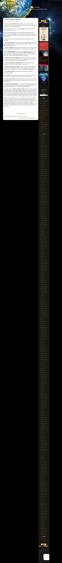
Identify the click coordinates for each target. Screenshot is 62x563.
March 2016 (43, 370)
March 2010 (43, 505)
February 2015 (43, 394)
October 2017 (43, 334)
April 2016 (43, 368)
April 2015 (43, 391)
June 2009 (43, 522)
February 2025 (43, 169)
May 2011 (43, 479)
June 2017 (43, 342)
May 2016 (43, 366)
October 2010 (43, 492)
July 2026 (42, 137)
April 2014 (43, 413)
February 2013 (43, 440)
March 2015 (43, 393)
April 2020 (43, 278)
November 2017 (44, 332)
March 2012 (43, 460)
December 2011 (44, 466)
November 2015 (44, 378)
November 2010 (44, 490)
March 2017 (43, 348)
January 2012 (43, 464)
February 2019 (43, 304)
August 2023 (43, 203)
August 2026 (43, 135)
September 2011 (44, 471)
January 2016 (43, 374)
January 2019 (43, 306)
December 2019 (44, 286)
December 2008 (44, 533)
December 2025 (44, 150)
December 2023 (44, 195)
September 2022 (44, 224)
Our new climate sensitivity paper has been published (44, 101)
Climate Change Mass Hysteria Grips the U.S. (27, 117)
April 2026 (43, 143)
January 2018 (43, 329)
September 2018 (44, 314)
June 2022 (43, 229)
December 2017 (44, 331)
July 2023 (42, 205)
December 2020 (44, 263)
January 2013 (43, 441)
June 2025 (43, 162)
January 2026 (43, 148)
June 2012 (43, 455)
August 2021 (43, 248)
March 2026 (43, 145)
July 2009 (42, 520)
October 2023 (43, 199)
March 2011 (43, 483)
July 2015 (42, 385)
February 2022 (43, 237)
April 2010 (43, 503)
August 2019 (43, 293)
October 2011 (43, 470)
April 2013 (43, 436)
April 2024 (43, 188)
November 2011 (44, 468)
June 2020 (43, 274)
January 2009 (43, 532)
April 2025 (43, 165)
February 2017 (43, 349)
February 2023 (43, 214)
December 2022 (44, 218)
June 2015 (43, 387)
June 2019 (43, 297)
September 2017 (44, 336)
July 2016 (42, 363)
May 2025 (43, 164)
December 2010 (44, 488)
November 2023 (44, 197)
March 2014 (43, 415)
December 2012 (44, 443)
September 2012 (44, 449)
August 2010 (43, 496)
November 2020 (44, 265)
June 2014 (43, 409)
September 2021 (44, 246)
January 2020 (43, 284)
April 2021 (43, 256)
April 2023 (43, 210)
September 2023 (44, 201)
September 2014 (44, 404)
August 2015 (43, 383)
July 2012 (42, 453)
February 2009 (43, 530)
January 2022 (43, 239)
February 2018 (43, 327)
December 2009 (44, 511)
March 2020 (43, 280)
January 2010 (43, 509)
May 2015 (43, 389)
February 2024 (43, 192)
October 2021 (43, 244)
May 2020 (43, 276)
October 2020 (43, 267)
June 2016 (43, 364)
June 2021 (43, 252)
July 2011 (42, 475)
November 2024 (44, 175)
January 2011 (43, 486)
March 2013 (43, 438)
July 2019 (42, 295)
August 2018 (43, 316)
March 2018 (43, 325)
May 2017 (43, 344)
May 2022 (43, 231)
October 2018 (43, 312)
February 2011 (43, 485)
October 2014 (43, 402)
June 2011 (43, 477)
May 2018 (43, 321)
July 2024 (42, 182)
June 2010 (43, 500)
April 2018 (43, 323)
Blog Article (43, 538)
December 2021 (44, 240)
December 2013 (44, 421)
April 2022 (43, 233)
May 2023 (43, 209)
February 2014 (43, 417)
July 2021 (42, 250)
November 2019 (44, 287)
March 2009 (43, 528)
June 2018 (43, 319)
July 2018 (42, 317)
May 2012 (43, 456)
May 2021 (43, 254)
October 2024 (43, 177)
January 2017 (43, 351)
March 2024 (43, 190)
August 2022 (43, 225)
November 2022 (44, 220)
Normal (43, 91)
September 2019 (44, 291)
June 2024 (43, 184)
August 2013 (43, 428)
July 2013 (42, 430)
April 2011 (43, 481)
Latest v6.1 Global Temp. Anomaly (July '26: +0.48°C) (36, 9)
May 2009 (43, 524)
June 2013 (43, 432)
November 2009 (44, 513)
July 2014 (42, 408)
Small (40, 91)
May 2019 (43, 299)
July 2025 (42, 160)
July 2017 (42, 340)
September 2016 (44, 359)
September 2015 (44, 381)
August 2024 (43, 180)
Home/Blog (37, 7)
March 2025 (43, 167)
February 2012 (43, 462)
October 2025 (43, 154)
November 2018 (44, 310)
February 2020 (43, 282)
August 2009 (43, 518)
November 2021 (44, 242)
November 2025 (44, 152)
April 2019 (43, 301)
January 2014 (43, 419)
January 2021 (43, 261)
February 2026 (43, 147)
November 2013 (44, 423)
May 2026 (43, 141)
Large (45, 91)
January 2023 (43, 216)
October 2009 (43, 515)
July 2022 (42, 227)
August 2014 (43, 406)
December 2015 (44, 376)
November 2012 (44, 445)
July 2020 (42, 272)
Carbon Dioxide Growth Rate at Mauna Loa (43, 126)
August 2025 (43, 158)
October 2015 (43, 379)
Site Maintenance (44, 540)
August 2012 (43, 451)
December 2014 (44, 398)
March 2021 (43, 257)
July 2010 (42, 498)
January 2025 (43, 171)
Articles (42, 122)
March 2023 (43, 212)
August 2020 (43, 271)
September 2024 (44, 179)
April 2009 (43, 526)
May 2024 (43, 186)
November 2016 (44, 355)
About (42, 120)
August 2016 (43, 361)
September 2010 (44, 494)
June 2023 (43, 207)
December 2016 (44, 353)
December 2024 (44, 173)
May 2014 (43, 411)
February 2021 (43, 259)
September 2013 (44, 426)
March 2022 (43, 235)
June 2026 (43, 139)
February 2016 (43, 372)
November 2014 (44, 400)
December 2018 (44, 308)
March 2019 (43, 302)
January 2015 (43, 396)
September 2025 (44, 156)
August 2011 (43, 473)
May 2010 (43, 501)
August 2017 (43, 338)
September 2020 (44, 269)
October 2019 (43, 289)
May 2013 (43, 434)
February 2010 (43, 507)
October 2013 (43, 425)
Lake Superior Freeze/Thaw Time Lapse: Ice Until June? (16, 116)
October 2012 (43, 447)
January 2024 (43, 194)
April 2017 (43, 346)
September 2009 (44, 517)
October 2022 (43, 222)
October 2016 (43, 357)
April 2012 (43, 458)
